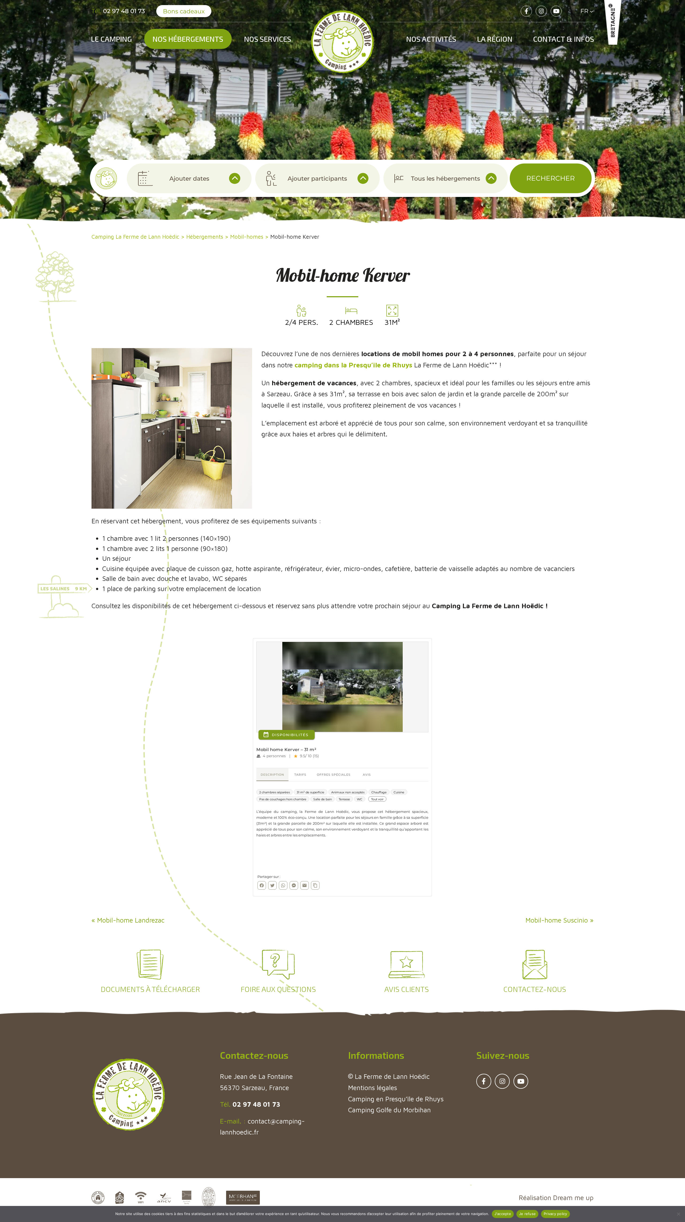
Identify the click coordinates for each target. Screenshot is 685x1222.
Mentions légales (372, 1087)
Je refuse (527, 1214)
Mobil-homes (246, 236)
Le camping (111, 38)
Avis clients (406, 988)
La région (494, 38)
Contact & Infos (563, 38)
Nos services (267, 38)
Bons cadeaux (184, 11)
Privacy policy (555, 1214)
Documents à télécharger (150, 988)
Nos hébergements (188, 38)
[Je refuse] (678, 1214)
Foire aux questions (278, 988)
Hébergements (204, 236)
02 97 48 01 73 (255, 1104)
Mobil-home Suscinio (557, 920)
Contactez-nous (534, 988)
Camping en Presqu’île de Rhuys (396, 1099)
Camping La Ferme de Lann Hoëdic (135, 236)
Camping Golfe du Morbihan (389, 1110)
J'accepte (502, 1214)
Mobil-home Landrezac (131, 920)
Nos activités (431, 38)
